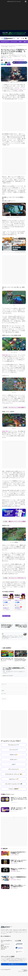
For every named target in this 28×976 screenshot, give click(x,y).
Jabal (4, 60)
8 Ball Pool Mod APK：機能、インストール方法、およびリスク (7, 659)
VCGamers (7, 969)
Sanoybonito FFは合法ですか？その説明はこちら (18, 852)
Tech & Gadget (13, 871)
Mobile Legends (21, 60)
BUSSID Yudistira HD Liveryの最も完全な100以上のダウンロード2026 (20, 659)
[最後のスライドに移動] (23, 648)
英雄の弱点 (5, 355)
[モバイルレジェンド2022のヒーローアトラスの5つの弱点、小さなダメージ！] (9, 62)
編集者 (2, 945)
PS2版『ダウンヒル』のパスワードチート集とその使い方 (18, 861)
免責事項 (25, 970)
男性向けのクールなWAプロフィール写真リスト (18, 869)
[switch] (26, 38)
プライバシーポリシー (22, 971)
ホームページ (3, 45)
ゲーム (8, 45)
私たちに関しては (5, 946)
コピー (8, 64)
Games (15, 60)
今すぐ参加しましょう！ (14, 964)
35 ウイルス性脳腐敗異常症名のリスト (18, 877)
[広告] (14, 16)
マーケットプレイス (5, 944)
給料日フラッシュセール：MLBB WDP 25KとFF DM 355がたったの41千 (19, 799)
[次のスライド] (25, 648)
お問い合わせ (4, 947)
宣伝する (3, 949)
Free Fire (12, 854)
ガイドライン (24, 969)
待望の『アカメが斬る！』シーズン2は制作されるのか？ (18, 886)
